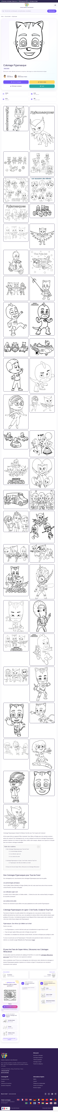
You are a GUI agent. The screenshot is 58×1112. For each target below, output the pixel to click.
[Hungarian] (42, 1103)
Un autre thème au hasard (11, 1006)
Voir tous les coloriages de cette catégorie (9, 1039)
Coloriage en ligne (37, 1061)
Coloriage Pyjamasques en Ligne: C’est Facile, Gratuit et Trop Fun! (22, 860)
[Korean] (55, 1103)
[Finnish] (34, 1103)
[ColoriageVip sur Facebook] (45, 1094)
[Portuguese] (55, 1100)
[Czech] (38, 1103)
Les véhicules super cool (15, 853)
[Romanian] (30, 1103)
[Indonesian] (46, 1103)
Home (2, 16)
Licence (35, 1081)
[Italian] (38, 1100)
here (33, 940)
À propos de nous (5, 1079)
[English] (18, 1100)
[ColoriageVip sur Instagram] (49, 1094)
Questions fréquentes (6, 1085)
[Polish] (51, 1100)
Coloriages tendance (38, 1057)
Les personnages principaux (16, 851)
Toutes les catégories (38, 1063)
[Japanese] (51, 1103)
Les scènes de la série (15, 856)
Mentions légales (37, 1087)
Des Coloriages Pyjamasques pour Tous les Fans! (18, 849)
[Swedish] (26, 1103)
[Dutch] (30, 1100)
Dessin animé (8, 16)
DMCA (34, 1079)
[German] (34, 1100)
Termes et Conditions (38, 1085)
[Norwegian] (26, 1100)
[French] (22, 1100)
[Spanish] (42, 1100)
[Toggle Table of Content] (37, 847)
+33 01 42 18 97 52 (5, 1070)
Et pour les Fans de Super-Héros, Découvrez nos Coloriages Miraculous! (23, 866)
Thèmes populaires (37, 1059)
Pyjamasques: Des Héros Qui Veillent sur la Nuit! (20, 862)
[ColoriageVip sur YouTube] (52, 1094)
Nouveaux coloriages (38, 1055)
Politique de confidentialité (39, 1083)
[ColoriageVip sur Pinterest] (55, 1094)
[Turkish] (46, 1100)
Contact (3, 1081)
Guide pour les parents (6, 1083)
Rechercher (52, 11)
